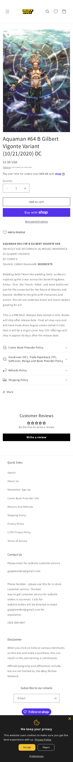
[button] (7, 11)
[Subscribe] (55, 698)
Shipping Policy (16, 515)
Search (11, 472)
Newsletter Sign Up (19, 489)
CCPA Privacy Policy (19, 532)
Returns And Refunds (20, 506)
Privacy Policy (15, 523)
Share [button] (10, 392)
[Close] (70, 718)
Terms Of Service (17, 541)
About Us (13, 481)
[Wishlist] (56, 11)
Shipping (7, 167)
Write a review (36, 437)
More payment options (36, 221)
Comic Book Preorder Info (23, 498)
